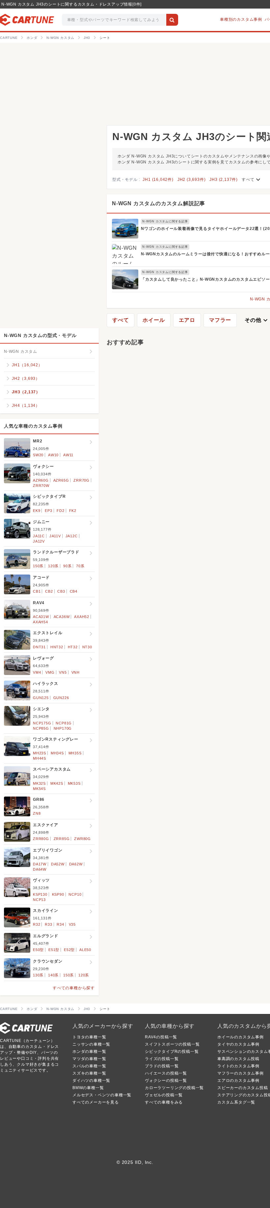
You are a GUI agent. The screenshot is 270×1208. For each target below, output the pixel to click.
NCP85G (41, 728)
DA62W (76, 864)
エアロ (187, 320)
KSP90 (58, 894)
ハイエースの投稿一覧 (166, 1073)
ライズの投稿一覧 (161, 1058)
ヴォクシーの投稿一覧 (166, 1080)
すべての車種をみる (164, 1102)
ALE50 (85, 950)
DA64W (39, 869)
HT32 (73, 647)
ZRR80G (41, 839)
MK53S (74, 783)
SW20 (38, 455)
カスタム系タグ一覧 (236, 1102)
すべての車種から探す (74, 988)
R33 (48, 924)
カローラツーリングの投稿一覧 (174, 1087)
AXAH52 (81, 617)
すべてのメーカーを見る (95, 1102)
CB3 (61, 591)
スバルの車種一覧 (89, 1066)
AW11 (68, 455)
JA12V (39, 541)
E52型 (69, 950)
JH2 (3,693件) (191, 179)
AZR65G (61, 480)
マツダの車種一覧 (89, 1058)
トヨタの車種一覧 (89, 1037)
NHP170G (63, 728)
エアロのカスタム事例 (238, 1080)
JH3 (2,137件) (223, 179)
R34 (60, 924)
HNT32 (56, 647)
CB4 (73, 591)
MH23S (39, 753)
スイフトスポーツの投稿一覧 (172, 1044)
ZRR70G (81, 480)
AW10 (53, 455)
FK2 (72, 511)
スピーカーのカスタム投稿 (242, 1087)
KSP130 (40, 894)
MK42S (56, 783)
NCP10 (74, 894)
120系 (53, 566)
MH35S (75, 753)
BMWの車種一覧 (88, 1087)
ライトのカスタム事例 (238, 1066)
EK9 (36, 511)
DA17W (39, 864)
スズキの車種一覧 (89, 1073)
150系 (38, 566)
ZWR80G (82, 839)
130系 (38, 975)
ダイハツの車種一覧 (91, 1080)
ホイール (154, 320)
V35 (72, 924)
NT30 (87, 647)
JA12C (72, 536)
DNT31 (39, 647)
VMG (49, 672)
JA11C (39, 536)
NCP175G (42, 723)
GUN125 (41, 698)
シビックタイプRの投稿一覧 (172, 1051)
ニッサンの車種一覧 (91, 1044)
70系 (80, 566)
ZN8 (36, 813)
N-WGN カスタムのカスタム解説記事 (158, 203)
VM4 (37, 672)
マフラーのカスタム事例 (240, 1073)
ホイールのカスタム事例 (240, 1037)
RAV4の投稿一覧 (161, 1037)
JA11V (55, 536)
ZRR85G (62, 839)
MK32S (39, 783)
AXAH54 (40, 622)
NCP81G (64, 723)
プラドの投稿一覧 (161, 1066)
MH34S (57, 753)
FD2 (60, 511)
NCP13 (39, 900)
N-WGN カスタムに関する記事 (165, 221)
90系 (67, 566)
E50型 (38, 950)
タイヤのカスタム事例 (238, 1044)
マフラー (220, 320)
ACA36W (62, 617)
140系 (53, 975)
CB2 (49, 591)
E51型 (53, 950)
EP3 (48, 511)
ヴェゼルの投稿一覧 (164, 1095)
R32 (36, 924)
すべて (252, 179)
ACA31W (41, 617)
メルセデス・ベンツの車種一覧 (101, 1095)
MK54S (39, 789)
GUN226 (61, 698)
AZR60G (41, 480)
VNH (75, 672)
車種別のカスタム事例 (241, 19)
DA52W (58, 864)
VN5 (63, 672)
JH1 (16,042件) (158, 179)
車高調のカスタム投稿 (238, 1058)
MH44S (39, 758)
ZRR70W (41, 486)
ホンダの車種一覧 (89, 1051)
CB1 (36, 591)
